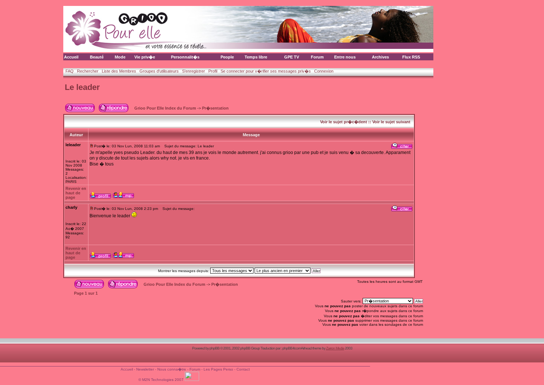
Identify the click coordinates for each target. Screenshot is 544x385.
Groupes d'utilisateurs (159, 71)
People (227, 57)
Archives (380, 57)
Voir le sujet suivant (391, 122)
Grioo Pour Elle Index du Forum (165, 108)
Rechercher (87, 71)
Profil (212, 71)
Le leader (82, 87)
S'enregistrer (193, 71)
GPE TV (291, 57)
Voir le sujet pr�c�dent (343, 122)
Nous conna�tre (171, 369)
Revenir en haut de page (76, 193)
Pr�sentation (215, 108)
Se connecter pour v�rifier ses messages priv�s (266, 71)
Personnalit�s (185, 57)
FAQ (70, 71)
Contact (243, 369)
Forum (317, 57)
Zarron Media (335, 348)
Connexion (323, 71)
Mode (120, 57)
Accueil (71, 57)
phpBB (214, 348)
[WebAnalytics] (192, 380)
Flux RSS (411, 57)
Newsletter (145, 369)
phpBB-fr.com (291, 348)
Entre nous (345, 57)
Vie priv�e (144, 57)
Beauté (97, 57)
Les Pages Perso (218, 369)
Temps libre (256, 57)
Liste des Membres (119, 71)
